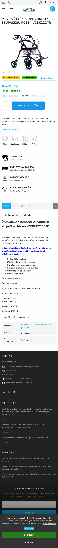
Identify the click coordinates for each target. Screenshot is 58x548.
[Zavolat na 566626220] (9, 2)
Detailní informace (10, 129)
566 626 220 (11, 370)
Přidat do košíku (28, 105)
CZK (52, 3)
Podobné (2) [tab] (18, 206)
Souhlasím (29, 534)
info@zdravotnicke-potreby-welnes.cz (24, 366)
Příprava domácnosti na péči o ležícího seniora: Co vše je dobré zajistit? (29, 475)
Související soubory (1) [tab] (37, 206)
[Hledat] (40, 3)
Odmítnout (29, 542)
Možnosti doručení (39, 96)
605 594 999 (7, 374)
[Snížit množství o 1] (4, 106)
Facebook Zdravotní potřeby (19, 378)
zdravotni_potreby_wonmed (19, 382)
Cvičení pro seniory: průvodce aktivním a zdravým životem (25, 459)
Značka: (47, 78)
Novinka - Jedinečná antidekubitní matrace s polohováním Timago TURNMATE (23, 425)
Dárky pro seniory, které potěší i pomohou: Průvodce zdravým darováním (27, 467)
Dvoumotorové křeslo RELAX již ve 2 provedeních (25, 437)
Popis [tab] (6, 206)
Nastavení (29, 528)
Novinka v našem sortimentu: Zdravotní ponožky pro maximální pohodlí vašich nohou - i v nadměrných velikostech (27, 411)
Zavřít (49, 149)
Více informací (49, 524)
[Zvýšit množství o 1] (10, 106)
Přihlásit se (29, 513)
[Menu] (7, 8)
